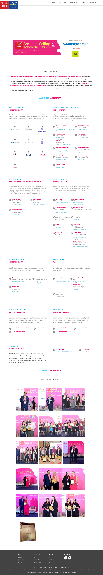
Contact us (92, 2)
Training (36, 559)
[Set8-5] (27, 505)
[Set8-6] (50, 505)
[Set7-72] (50, 452)
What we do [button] (73, 2)
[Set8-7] (73, 505)
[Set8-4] (73, 479)
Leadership (21, 561)
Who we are (21, 554)
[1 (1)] (73, 452)
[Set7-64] (73, 426)
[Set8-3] (50, 479)
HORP (31, 3)
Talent (35, 557)
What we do (37, 554)
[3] (27, 532)
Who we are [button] (62, 2)
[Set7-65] (27, 452)
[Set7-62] (27, 426)
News (50, 561)
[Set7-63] (50, 426)
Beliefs (20, 563)
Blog (50, 559)
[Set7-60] (50, 399)
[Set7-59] (27, 399)
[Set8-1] (27, 479)
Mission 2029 (37, 563)
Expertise (21, 559)
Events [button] (83, 2)
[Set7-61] (73, 399)
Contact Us (52, 563)
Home (53, 2)
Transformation (38, 561)
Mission (20, 557)
